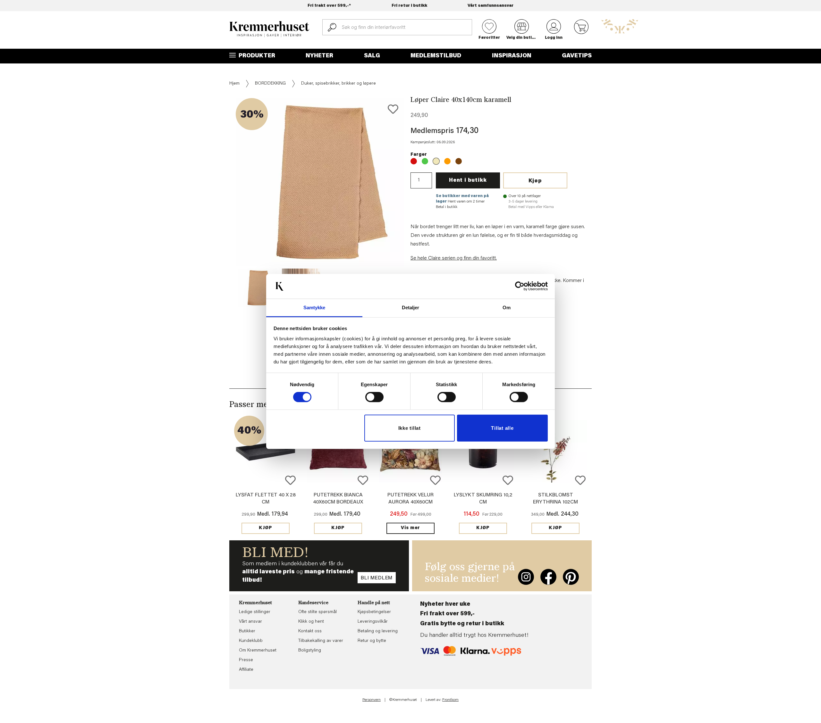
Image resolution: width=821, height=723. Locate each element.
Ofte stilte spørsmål (317, 612)
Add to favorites (393, 109)
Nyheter (319, 56)
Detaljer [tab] (410, 307)
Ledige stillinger (254, 612)
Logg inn (554, 38)
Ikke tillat (409, 428)
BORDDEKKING (270, 83)
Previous (225, 201)
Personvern (371, 700)
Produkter (256, 56)
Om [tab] (507, 307)
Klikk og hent (311, 621)
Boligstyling (309, 650)
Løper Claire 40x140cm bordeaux (413, 161)
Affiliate (246, 670)
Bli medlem (377, 578)
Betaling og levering (378, 631)
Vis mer (410, 528)
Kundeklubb (251, 641)
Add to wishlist (290, 480)
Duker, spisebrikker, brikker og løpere (338, 83)
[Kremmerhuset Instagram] (526, 577)
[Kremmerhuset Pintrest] (571, 577)
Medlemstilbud (435, 56)
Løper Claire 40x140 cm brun (458, 161)
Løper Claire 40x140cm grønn (425, 161)
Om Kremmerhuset (257, 650)
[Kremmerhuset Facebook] (548, 577)
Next (415, 201)
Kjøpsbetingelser (374, 612)
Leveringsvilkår (373, 621)
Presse (246, 660)
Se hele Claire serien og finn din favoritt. (453, 258)
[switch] (374, 397)
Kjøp (535, 181)
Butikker (247, 631)
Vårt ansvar (250, 621)
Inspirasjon (511, 56)
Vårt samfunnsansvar (490, 6)
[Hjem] (269, 29)
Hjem (234, 83)
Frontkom (450, 700)
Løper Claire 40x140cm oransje (447, 161)
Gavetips (577, 56)
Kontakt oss (310, 631)
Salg (372, 56)
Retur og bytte (372, 641)
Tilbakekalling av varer (320, 641)
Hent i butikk (468, 180)
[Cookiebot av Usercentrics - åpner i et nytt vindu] (520, 286)
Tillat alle (502, 428)
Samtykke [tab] (314, 307)
